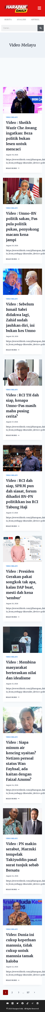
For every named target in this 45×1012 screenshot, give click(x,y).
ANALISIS (21, 19)
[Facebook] (22, 1003)
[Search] (41, 28)
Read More (12, 168)
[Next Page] (34, 992)
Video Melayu (12, 117)
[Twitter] (18, 1003)
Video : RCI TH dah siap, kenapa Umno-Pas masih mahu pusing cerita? (22, 406)
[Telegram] (32, 1003)
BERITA (8, 19)
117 (28, 992)
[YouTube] (8, 1003)
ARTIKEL (35, 19)
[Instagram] (12, 1003)
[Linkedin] (38, 1003)
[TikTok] (28, 1003)
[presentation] (22, 100)
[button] (38, 8)
